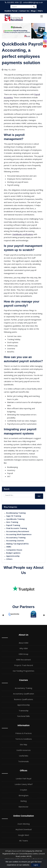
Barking (23, 801)
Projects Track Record (23, 665)
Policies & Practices (23, 733)
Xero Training (12, 522)
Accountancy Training (16, 537)
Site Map (23, 744)
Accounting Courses (15, 540)
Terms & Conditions (23, 739)
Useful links (23, 755)
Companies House (14, 550)
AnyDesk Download (24, 829)
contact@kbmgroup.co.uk (33, 2)
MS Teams (23, 840)
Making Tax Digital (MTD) (17, 543)
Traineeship (23, 710)
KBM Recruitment (23, 659)
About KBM (23, 643)
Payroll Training (13, 525)
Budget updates (13, 553)
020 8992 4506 (13, 2)
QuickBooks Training (15, 519)
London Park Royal (23, 778)
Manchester (23, 806)
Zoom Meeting (23, 824)
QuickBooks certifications (22, 234)
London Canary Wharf (23, 784)
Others (9, 559)
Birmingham (23, 795)
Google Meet (23, 835)
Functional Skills (23, 716)
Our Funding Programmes (23, 671)
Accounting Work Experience (18, 534)
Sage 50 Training (13, 516)
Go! (39, 496)
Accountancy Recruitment (17, 531)
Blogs (33, 11)
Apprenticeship (13, 556)
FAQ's (40, 11)
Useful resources (23, 750)
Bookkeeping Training (16, 513)
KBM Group (23, 654)
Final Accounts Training (16, 528)
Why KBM (24, 648)
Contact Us (24, 11)
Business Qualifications (23, 699)
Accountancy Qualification (23, 693)
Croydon (23, 790)
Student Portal (10, 11)
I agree (35, 865)
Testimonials (23, 761)
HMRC (8, 546)
